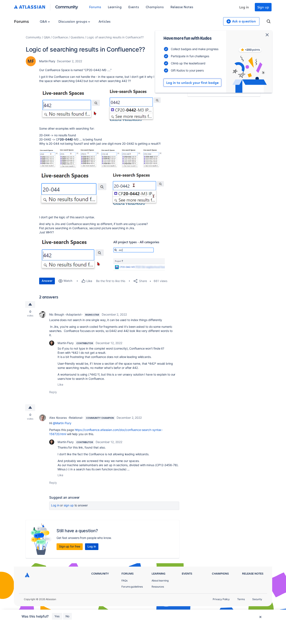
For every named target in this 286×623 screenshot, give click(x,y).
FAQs (124, 580)
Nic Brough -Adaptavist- (65, 314)
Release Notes (181, 7)
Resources (158, 586)
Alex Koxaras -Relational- (66, 417)
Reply (53, 392)
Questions (77, 37)
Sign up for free (69, 546)
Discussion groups (73, 21)
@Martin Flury (62, 423)
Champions (155, 7)
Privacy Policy (221, 599)
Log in (244, 7)
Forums (95, 7)
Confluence (60, 37)
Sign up (263, 7)
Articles (104, 21)
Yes (57, 616)
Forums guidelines (132, 586)
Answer (47, 280)
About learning (160, 580)
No (67, 616)
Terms (241, 599)
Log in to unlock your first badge (192, 82)
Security (257, 599)
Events (133, 7)
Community (66, 7)
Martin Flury (47, 61)
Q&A (44, 21)
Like (60, 384)
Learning (115, 7)
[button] (102, 104)
